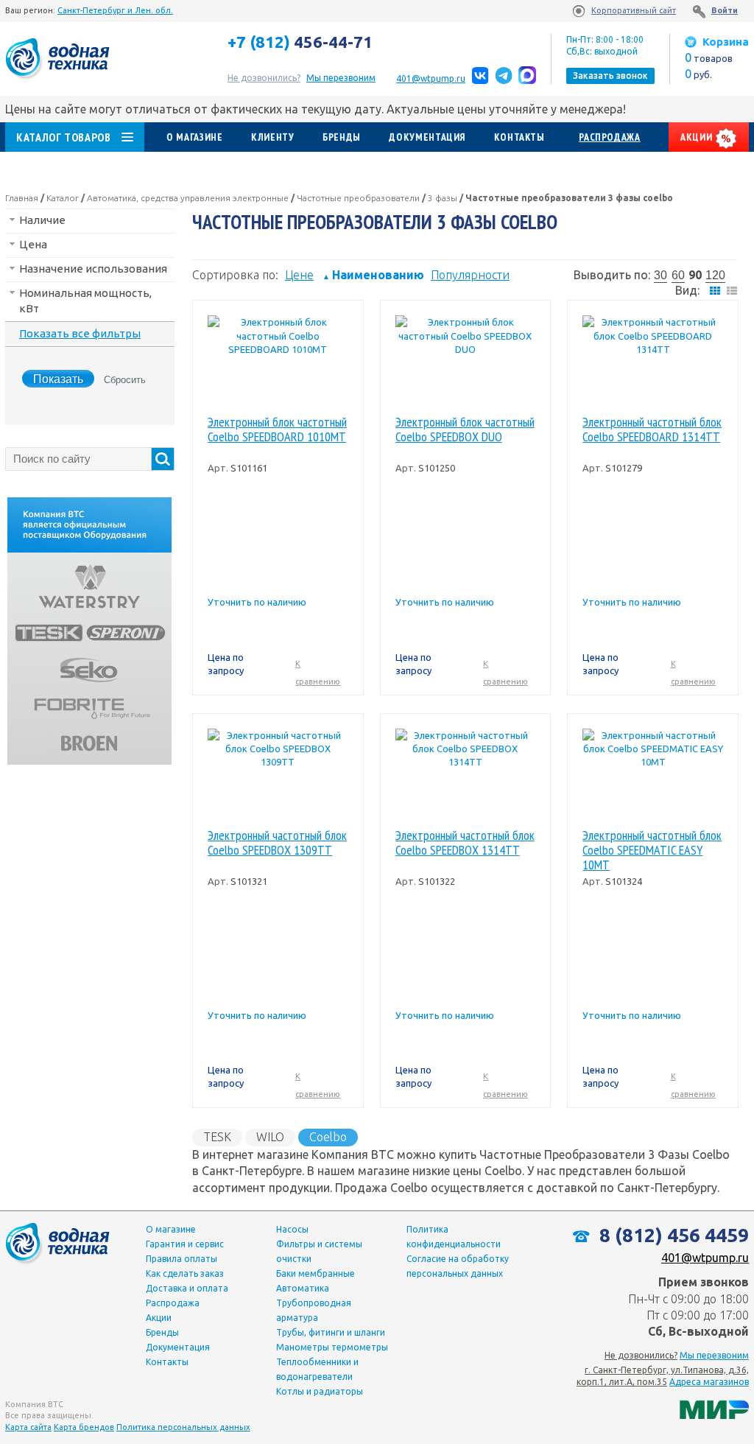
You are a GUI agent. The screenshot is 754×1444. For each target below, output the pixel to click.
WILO (270, 1136)
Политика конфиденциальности (453, 1236)
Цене (299, 274)
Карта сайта (28, 1427)
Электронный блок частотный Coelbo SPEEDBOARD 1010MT (277, 430)
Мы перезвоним (714, 1355)
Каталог (62, 198)
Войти (724, 10)
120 (715, 275)
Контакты (519, 137)
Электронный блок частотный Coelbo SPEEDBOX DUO (465, 430)
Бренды (342, 137)
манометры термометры (332, 1347)
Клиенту (272, 137)
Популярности (470, 274)
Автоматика (302, 1288)
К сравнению (317, 672)
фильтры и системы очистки (319, 1251)
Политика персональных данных (183, 1427)
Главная (21, 198)
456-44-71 (300, 42)
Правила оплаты (181, 1259)
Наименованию (373, 274)
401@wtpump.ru (430, 78)
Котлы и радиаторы (319, 1391)
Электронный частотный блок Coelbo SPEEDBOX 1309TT (277, 843)
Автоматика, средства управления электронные (188, 198)
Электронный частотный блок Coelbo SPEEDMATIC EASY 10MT (652, 850)
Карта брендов (84, 1427)
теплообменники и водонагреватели (317, 1369)
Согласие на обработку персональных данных (457, 1266)
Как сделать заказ (185, 1273)
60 (678, 275)
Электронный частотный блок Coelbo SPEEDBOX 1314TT (465, 843)
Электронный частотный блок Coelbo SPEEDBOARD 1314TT (652, 430)
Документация (427, 137)
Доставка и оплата (187, 1288)
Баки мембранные (315, 1273)
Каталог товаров (63, 137)
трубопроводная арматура (313, 1310)
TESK (217, 1136)
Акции (697, 137)
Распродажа (609, 137)
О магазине (194, 137)
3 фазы (442, 198)
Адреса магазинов (709, 1382)
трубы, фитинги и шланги (330, 1332)
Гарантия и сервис (185, 1244)
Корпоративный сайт (633, 10)
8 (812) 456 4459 (672, 1235)
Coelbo (328, 1136)
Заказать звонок (610, 75)
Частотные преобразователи (358, 198)
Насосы (292, 1229)
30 (660, 275)
